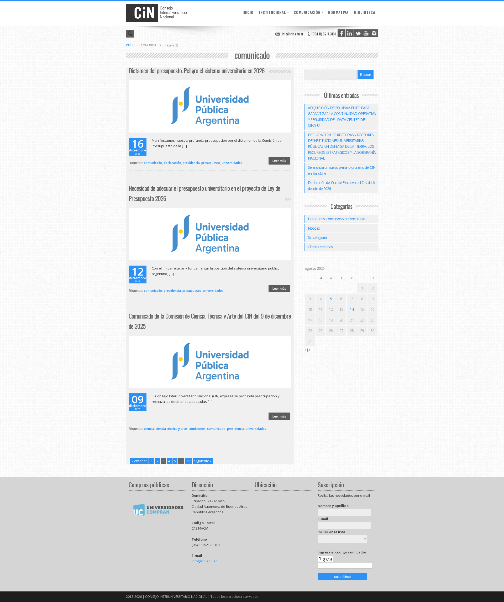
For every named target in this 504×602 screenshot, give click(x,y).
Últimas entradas (320, 246)
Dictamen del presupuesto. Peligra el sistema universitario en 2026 (197, 70)
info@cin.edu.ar (292, 33)
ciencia (149, 428)
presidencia (191, 163)
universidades (232, 163)
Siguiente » (203, 460)
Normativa (338, 12)
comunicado (153, 163)
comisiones (197, 428)
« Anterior (139, 460)
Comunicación (307, 12)
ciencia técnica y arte (171, 428)
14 (352, 309)
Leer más (279, 161)
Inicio (248, 12)
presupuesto (210, 163)
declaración (172, 163)
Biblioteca (364, 12)
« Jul (307, 349)
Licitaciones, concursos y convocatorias (336, 218)
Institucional (272, 12)
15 (188, 460)
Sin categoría (317, 237)
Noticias (314, 228)
